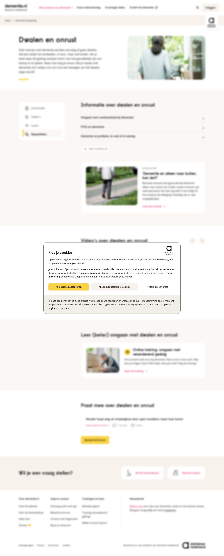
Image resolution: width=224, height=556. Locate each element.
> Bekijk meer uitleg (157, 286)
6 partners (89, 259)
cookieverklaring (65, 300)
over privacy (62, 308)
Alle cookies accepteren (69, 286)
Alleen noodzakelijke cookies (114, 286)
